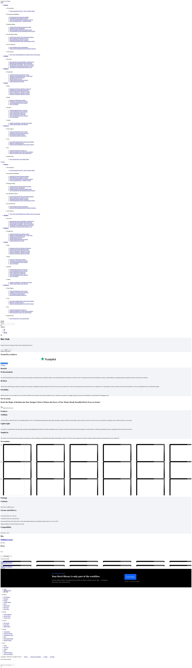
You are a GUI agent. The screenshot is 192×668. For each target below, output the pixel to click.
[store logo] (8, 1)
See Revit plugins (130, 576)
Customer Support (8, 652)
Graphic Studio (7, 602)
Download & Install (8, 638)
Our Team (6, 647)
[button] (6, 5)
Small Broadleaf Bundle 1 (6, 562)
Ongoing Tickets (7, 640)
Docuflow (6, 599)
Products (4, 594)
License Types (7, 618)
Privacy (26, 656)
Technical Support (8, 633)
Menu (2, 2)
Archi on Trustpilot (8, 654)
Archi (3, 643)
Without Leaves (7, 540)
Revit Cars (6, 607)
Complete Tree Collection (6, 566)
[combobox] (7, 324)
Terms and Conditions (35, 656)
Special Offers (7, 616)
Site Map (52, 656)
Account (3, 162)
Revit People (7, 605)
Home (5, 589)
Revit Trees (6, 609)
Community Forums (8, 635)
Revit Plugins (7, 597)
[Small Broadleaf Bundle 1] (7, 561)
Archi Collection (7, 614)
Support (4, 629)
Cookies (45, 656)
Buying (4, 612)
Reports (5, 600)
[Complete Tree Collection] (7, 565)
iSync (5, 604)
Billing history (7, 626)
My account (6, 623)
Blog (5, 650)
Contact (5, 649)
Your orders (6, 624)
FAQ (5, 637)
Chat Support (7, 631)
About (5, 645)
